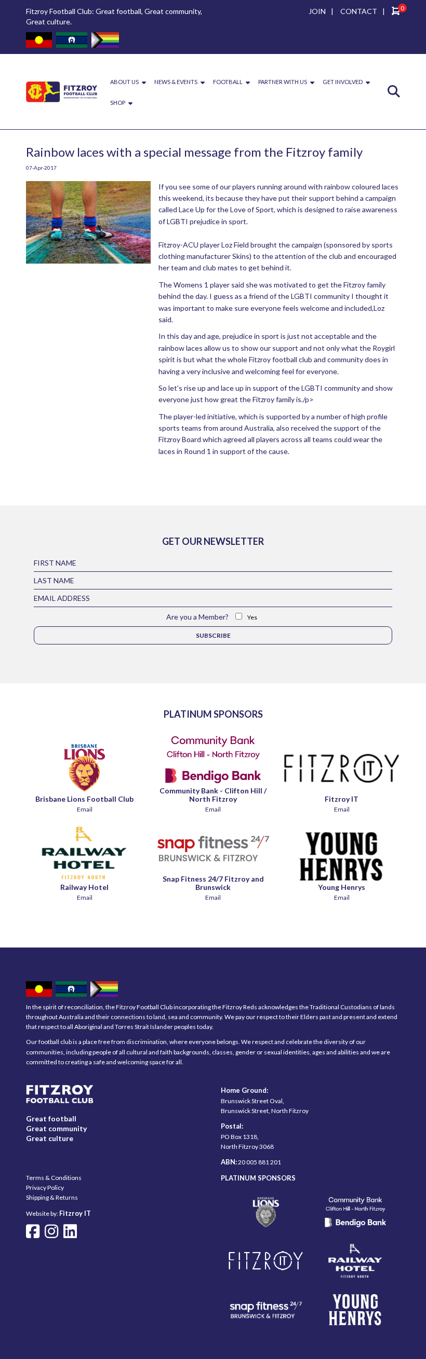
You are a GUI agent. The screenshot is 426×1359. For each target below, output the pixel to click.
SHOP (117, 102)
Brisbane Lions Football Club (84, 798)
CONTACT (358, 11)
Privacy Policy (45, 1187)
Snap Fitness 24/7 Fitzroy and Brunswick (213, 882)
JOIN (317, 11)
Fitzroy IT (341, 798)
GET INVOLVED (343, 81)
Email (84, 809)
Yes (252, 617)
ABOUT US (124, 81)
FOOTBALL (228, 81)
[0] (396, 12)
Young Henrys (341, 887)
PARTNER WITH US (282, 81)
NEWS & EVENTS (175, 81)
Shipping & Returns (52, 1197)
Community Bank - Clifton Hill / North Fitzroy (213, 794)
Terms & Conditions (54, 1178)
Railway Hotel (84, 887)
